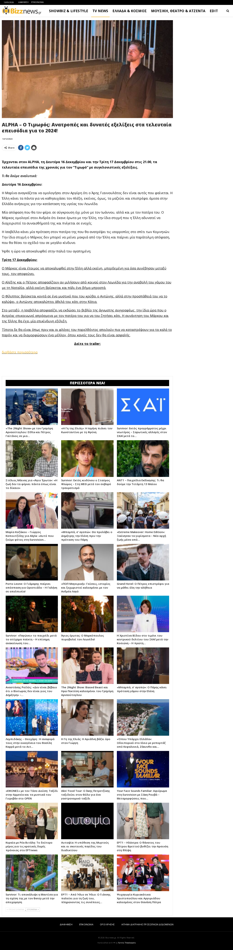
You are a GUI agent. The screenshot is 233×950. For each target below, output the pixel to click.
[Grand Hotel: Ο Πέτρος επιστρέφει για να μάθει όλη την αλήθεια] (143, 562)
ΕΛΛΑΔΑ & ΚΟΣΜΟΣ (129, 11)
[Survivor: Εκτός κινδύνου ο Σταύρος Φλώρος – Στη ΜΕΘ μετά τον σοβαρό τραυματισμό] (87, 458)
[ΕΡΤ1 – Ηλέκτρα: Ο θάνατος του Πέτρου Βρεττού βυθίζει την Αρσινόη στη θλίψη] (143, 821)
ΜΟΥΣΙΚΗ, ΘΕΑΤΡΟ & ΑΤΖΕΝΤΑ (178, 11)
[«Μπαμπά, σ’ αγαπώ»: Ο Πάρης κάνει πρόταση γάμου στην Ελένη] (143, 665)
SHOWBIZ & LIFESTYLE (68, 11)
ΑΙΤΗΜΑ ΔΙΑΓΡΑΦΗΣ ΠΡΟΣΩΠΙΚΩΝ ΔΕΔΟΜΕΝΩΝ (147, 924)
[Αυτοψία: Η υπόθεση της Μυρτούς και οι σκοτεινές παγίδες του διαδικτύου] (87, 821)
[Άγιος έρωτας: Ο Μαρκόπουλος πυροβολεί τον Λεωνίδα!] (87, 614)
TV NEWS (100, 11)
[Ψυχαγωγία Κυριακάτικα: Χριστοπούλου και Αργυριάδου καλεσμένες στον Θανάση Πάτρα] (143, 872)
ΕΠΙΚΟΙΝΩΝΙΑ (37, 2)
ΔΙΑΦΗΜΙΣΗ (23, 2)
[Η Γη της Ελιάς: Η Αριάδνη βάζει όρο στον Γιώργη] (87, 717)
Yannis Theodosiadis (127, 942)
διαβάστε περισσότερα (19, 352)
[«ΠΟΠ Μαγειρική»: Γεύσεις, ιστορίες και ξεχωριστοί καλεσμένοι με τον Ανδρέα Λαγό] (87, 562)
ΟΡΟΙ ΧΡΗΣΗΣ (107, 924)
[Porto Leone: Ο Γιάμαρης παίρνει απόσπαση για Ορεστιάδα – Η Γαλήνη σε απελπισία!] (32, 562)
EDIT (214, 11)
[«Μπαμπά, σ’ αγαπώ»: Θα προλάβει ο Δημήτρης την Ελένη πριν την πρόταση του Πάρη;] (87, 510)
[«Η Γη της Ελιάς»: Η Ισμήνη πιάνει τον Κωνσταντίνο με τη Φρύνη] (87, 406)
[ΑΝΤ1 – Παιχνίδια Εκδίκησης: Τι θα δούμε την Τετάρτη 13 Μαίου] (143, 458)
